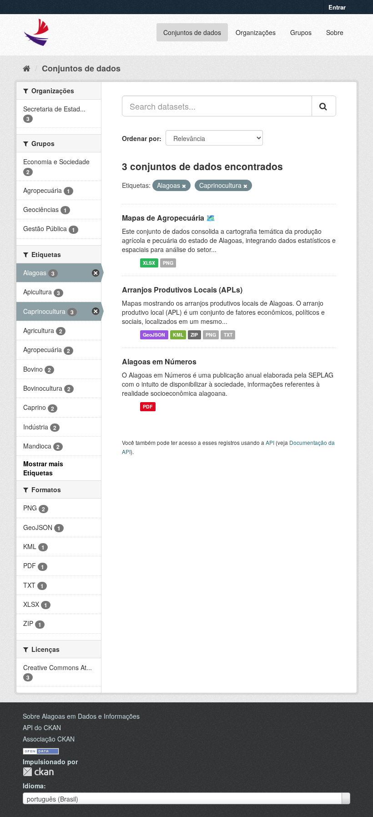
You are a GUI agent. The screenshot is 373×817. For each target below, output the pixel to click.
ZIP (194, 334)
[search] (324, 106)
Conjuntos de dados (192, 32)
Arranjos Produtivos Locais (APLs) (182, 289)
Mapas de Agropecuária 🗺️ (168, 217)
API (270, 442)
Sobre (334, 32)
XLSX (149, 262)
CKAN (38, 772)
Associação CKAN (49, 738)
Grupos (301, 32)
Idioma (33, 785)
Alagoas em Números (159, 361)
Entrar (337, 7)
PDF (147, 406)
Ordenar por (140, 138)
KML (178, 334)
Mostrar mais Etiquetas (43, 468)
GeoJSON (154, 334)
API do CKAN (42, 727)
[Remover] (184, 185)
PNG (168, 262)
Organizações (256, 32)
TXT (228, 334)
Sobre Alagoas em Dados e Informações (81, 716)
